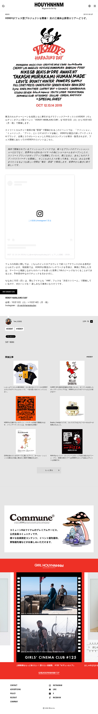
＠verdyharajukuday (26, 305)
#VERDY (19, 329)
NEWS (12, 342)
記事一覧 (86, 321)
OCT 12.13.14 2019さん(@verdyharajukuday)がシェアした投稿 (35, 255)
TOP (6, 342)
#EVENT (9, 329)
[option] (49, 619)
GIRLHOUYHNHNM (49, 673)
